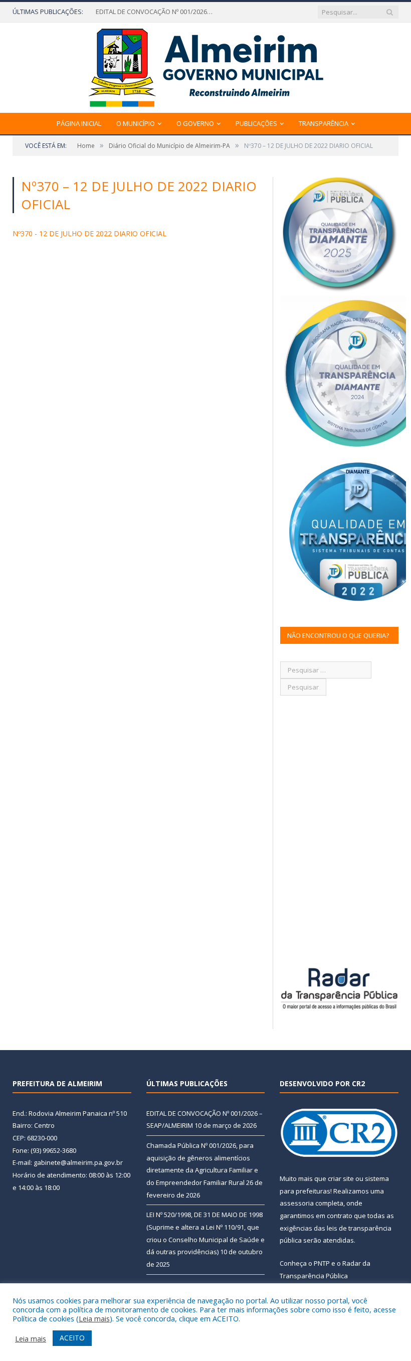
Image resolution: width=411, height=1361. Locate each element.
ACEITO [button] (72, 1337)
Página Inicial (79, 123)
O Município (135, 123)
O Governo (195, 123)
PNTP (322, 1263)
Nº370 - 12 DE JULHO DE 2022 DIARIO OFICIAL (89, 233)
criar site (341, 1178)
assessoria (297, 1203)
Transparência (323, 123)
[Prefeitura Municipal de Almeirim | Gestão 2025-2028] (205, 65)
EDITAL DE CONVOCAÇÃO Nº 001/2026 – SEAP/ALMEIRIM (156, 12)
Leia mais (94, 1318)
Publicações (256, 123)
